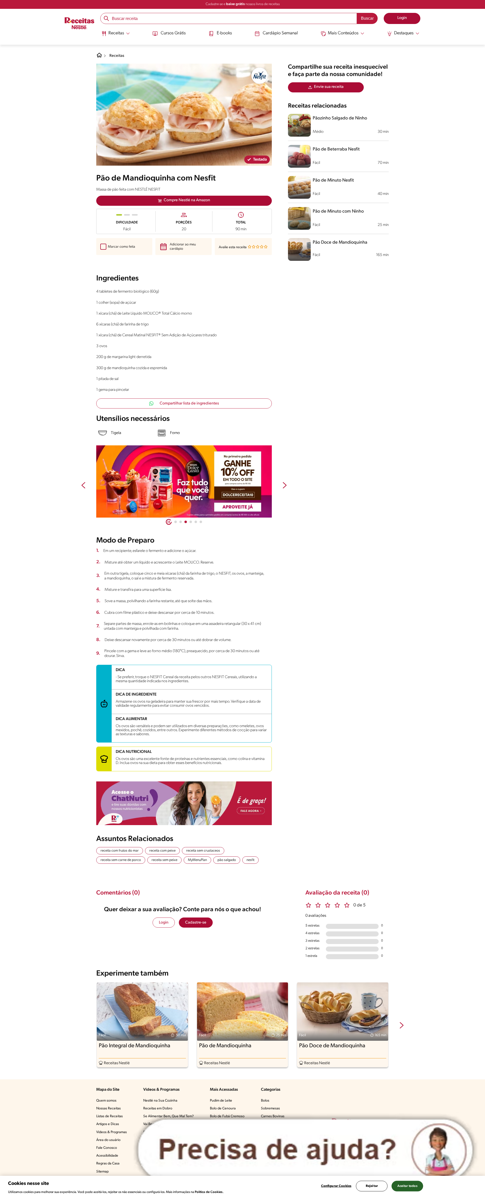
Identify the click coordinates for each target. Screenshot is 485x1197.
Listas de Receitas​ (109, 1116)
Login (163, 923)
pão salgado (226, 860)
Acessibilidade (107, 1156)
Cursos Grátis (173, 33)
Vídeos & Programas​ (111, 1132)
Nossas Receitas (108, 1108)
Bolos (265, 1101)
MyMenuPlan (197, 860)
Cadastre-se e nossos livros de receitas (243, 4)
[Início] (79, 24)
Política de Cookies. (209, 1191)
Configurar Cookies (336, 1185)
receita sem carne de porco (121, 860)
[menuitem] (115, 35)
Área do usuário (108, 1140)
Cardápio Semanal (280, 33)
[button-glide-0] (175, 522)
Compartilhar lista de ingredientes (189, 403)
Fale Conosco (106, 1148)
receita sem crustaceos (203, 851)
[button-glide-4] (196, 522)
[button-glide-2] (185, 522)
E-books (224, 33)
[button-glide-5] (201, 522)
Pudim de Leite (221, 1101)
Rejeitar (372, 1185)
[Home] (99, 57)
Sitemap (102, 1172)
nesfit (250, 860)
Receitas (116, 56)
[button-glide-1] (180, 522)
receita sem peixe (164, 860)
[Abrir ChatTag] (305, 1150)
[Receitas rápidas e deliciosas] (184, 481)
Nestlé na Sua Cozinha (160, 1101)
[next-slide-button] (284, 485)
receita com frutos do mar (120, 851)
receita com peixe (162, 851)
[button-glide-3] (190, 522)
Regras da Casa (107, 1163)
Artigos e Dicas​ (107, 1124)
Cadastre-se (195, 923)
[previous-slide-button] (83, 485)
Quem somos (106, 1101)
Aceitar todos (407, 1185)
